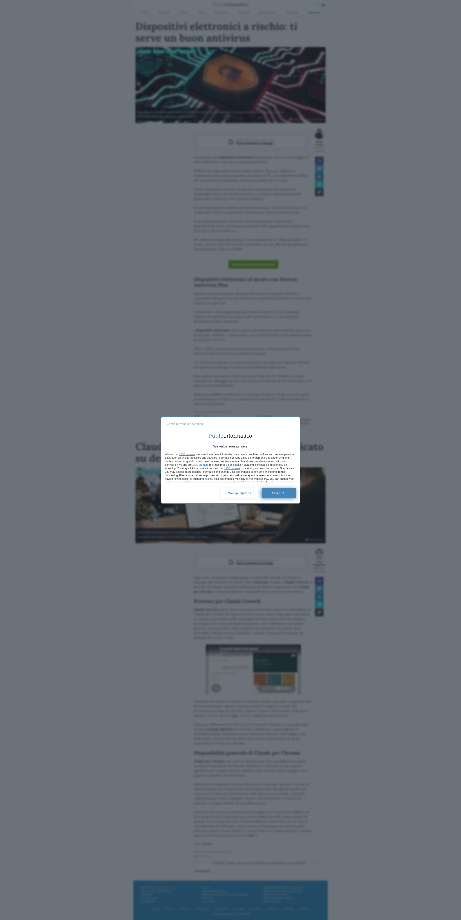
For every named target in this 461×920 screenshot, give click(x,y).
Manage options (239, 492)
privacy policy (278, 482)
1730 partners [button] (187, 454)
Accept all (279, 492)
